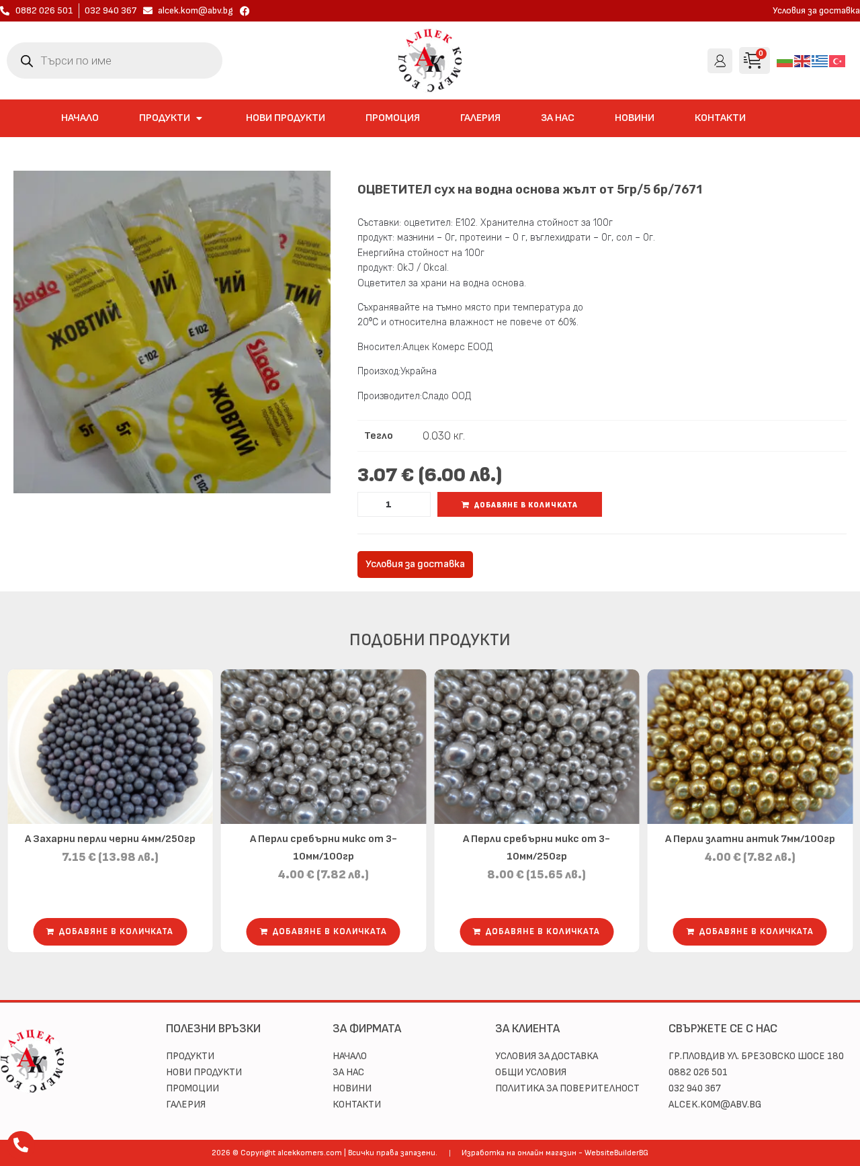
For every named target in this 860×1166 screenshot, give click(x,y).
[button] (172, 118)
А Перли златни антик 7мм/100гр (750, 839)
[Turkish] (838, 60)
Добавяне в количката (526, 505)
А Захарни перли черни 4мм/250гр (110, 839)
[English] (803, 60)
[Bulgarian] (785, 60)
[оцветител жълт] (172, 332)
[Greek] (820, 60)
